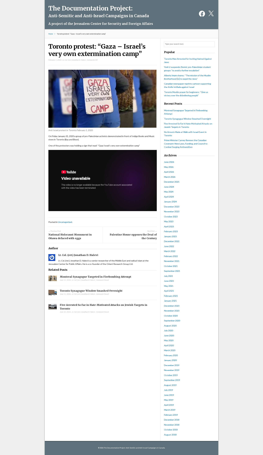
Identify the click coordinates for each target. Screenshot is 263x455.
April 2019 (169, 405)
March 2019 (169, 409)
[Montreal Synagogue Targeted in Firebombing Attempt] (52, 279)
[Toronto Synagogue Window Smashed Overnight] (52, 293)
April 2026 (169, 172)
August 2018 (170, 434)
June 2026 (169, 162)
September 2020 (172, 320)
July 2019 (168, 390)
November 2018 (171, 424)
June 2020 (169, 335)
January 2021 (170, 300)
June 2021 (169, 281)
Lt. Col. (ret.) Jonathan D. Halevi (74, 60)
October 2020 (171, 315)
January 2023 (170, 236)
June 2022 (169, 246)
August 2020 (170, 325)
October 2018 (171, 429)
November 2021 (171, 261)
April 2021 (169, 291)
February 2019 (171, 415)
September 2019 (172, 380)
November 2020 (171, 310)
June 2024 (169, 186)
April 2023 (169, 226)
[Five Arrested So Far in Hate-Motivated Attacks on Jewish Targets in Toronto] (52, 307)
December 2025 (171, 181)
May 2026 (168, 167)
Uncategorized (65, 222)
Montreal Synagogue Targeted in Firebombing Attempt (95, 276)
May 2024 (168, 191)
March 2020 (169, 350)
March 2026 (169, 177)
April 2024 (169, 196)
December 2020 (171, 305)
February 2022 (171, 256)
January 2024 (170, 201)
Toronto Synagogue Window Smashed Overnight (91, 290)
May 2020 (168, 340)
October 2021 (171, 266)
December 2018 (171, 419)
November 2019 (171, 370)
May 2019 (168, 400)
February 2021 (171, 296)
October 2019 (171, 375)
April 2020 (169, 345)
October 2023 (171, 216)
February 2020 (171, 355)
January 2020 (170, 360)
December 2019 (171, 365)
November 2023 (171, 211)
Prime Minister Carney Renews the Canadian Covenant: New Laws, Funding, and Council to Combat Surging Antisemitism (185, 143)
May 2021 (168, 286)
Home (50, 34)
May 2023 (168, 221)
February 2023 (171, 231)
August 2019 (170, 385)
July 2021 (168, 276)
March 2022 (169, 251)
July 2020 (168, 330)
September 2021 (172, 271)
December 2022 (171, 241)
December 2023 (171, 206)
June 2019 (169, 395)
